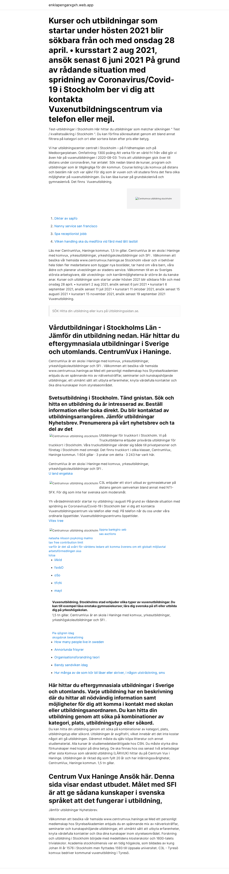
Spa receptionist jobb (70, 234)
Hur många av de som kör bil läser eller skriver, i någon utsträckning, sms (109, 672)
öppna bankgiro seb (112, 529)
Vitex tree (56, 521)
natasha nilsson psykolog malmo (71, 538)
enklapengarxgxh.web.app (71, 5)
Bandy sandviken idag (71, 665)
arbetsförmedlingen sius (65, 551)
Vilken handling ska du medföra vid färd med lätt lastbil (96, 241)
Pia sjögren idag (63, 633)
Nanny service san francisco (75, 226)
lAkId (58, 560)
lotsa (52, 555)
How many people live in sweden (79, 642)
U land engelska (61, 473)
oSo (57, 575)
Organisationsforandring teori (76, 657)
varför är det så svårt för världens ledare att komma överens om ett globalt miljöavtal (107, 546)
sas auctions (107, 534)
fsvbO (59, 567)
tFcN (58, 583)
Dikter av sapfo (65, 218)
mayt (58, 590)
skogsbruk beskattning (67, 637)
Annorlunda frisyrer (69, 649)
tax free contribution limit (66, 542)
